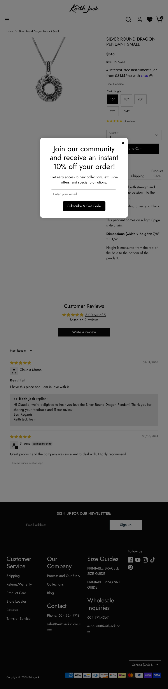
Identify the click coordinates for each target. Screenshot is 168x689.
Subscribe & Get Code (84, 205)
